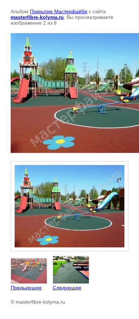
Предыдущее (26, 287)
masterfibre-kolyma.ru (37, 17)
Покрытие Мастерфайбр (58, 11)
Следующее (67, 287)
